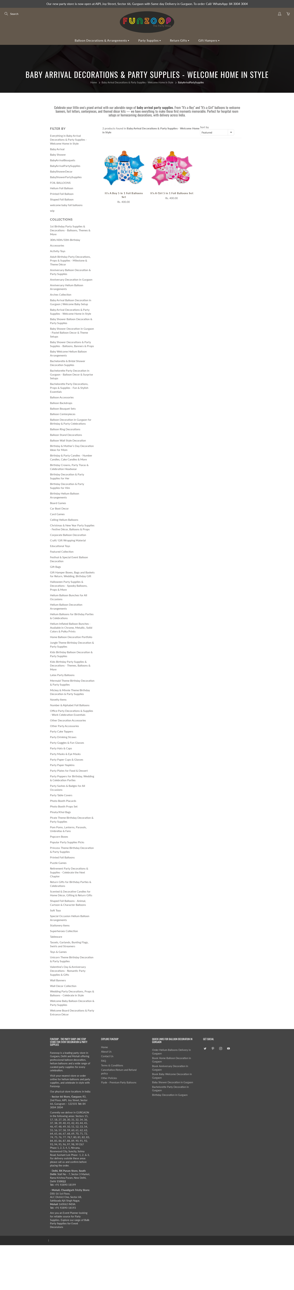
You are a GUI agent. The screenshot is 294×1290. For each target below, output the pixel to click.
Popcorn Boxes (59, 836)
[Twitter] (205, 1049)
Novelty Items (58, 699)
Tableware (56, 936)
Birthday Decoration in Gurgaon (169, 1094)
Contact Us (107, 1056)
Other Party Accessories (64, 726)
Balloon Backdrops (61, 402)
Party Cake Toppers (61, 731)
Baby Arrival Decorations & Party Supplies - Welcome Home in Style (137, 82)
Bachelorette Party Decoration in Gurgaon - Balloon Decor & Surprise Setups (71, 374)
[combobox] (217, 132)
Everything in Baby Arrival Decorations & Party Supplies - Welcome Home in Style (68, 139)
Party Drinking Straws (63, 737)
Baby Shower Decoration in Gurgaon (172, 1082)
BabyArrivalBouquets (62, 160)
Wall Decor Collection (63, 985)
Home (93, 82)
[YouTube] (228, 1049)
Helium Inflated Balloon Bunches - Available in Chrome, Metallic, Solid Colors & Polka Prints (71, 627)
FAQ (103, 1060)
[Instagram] (221, 1049)
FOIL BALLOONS (60, 182)
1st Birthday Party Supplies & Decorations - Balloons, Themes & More (70, 230)
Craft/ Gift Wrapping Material (68, 540)
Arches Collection (60, 294)
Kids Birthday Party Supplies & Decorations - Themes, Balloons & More (70, 665)
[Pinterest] (213, 1049)
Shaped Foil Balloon (62, 199)
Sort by (204, 127)
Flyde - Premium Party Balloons (118, 1082)
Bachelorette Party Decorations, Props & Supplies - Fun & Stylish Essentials (69, 387)
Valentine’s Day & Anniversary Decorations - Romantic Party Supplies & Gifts (68, 970)
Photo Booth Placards (63, 800)
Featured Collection (62, 551)
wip (52, 210)
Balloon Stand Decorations (66, 434)
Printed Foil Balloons (62, 857)
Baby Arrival (57, 149)
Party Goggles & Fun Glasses (67, 742)
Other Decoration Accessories (68, 720)
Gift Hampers (208, 40)
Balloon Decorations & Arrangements (101, 40)
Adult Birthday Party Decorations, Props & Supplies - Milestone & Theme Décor (70, 260)
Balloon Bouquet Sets (63, 408)
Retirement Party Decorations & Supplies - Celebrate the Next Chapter (69, 872)
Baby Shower (58, 154)
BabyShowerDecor (61, 171)
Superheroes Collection (64, 931)
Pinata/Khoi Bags (60, 812)
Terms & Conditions (112, 1065)
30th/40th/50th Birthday (65, 239)
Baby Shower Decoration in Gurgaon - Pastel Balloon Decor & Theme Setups (72, 332)
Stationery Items (60, 925)
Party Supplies (148, 40)
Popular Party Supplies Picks (67, 842)
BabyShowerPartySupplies (66, 177)
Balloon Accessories (62, 397)
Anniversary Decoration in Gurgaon (71, 279)
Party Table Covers (61, 795)
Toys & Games (58, 951)
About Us (106, 1051)
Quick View (124, 168)
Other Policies (109, 1078)
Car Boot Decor (59, 508)
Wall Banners (58, 980)
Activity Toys (57, 251)
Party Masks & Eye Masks (65, 753)
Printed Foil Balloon (62, 193)
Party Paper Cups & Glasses (66, 759)
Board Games (58, 503)
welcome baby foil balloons (66, 205)
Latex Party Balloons (62, 675)
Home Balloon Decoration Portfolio (71, 637)
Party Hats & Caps (61, 748)
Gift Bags (55, 566)
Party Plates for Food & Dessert (69, 770)
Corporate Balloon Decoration (68, 534)
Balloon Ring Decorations (65, 429)
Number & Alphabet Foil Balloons (69, 705)
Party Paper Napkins (62, 765)
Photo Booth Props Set (64, 806)
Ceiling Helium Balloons (64, 519)
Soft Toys (55, 910)
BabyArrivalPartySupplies (65, 165)
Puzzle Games (58, 862)
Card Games (57, 514)
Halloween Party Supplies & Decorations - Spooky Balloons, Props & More (68, 585)
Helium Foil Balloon (61, 188)
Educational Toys (60, 546)
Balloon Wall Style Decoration (68, 440)
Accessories (57, 245)
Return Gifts (179, 40)
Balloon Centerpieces (62, 414)
